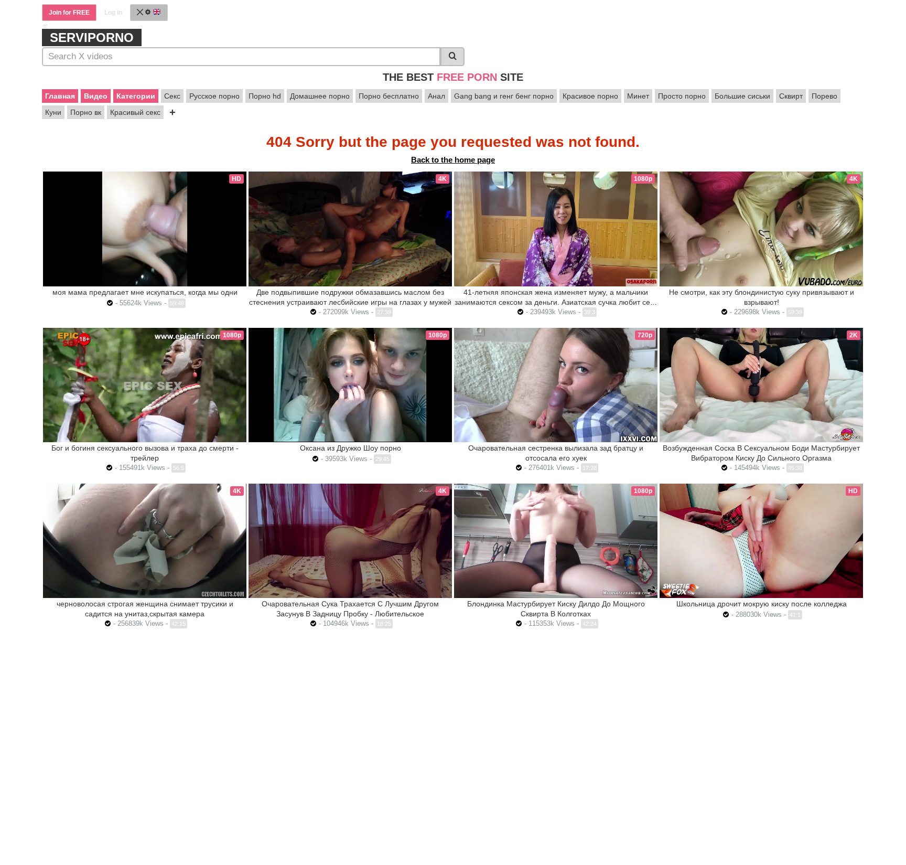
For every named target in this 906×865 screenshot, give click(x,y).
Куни (53, 112)
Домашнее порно (320, 96)
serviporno (92, 37)
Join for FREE (69, 12)
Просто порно (682, 96)
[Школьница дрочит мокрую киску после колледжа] (761, 541)
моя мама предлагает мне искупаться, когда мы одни (145, 292)
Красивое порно (590, 96)
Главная (60, 96)
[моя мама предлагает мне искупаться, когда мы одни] (144, 229)
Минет (638, 96)
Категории (135, 96)
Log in (113, 12)
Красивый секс (135, 112)
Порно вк (85, 112)
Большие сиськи (742, 96)
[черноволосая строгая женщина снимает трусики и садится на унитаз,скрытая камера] (144, 541)
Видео (95, 96)
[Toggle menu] (45, 26)
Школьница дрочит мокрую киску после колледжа (761, 604)
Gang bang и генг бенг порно (504, 96)
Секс (172, 96)
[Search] (452, 56)
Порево (824, 96)
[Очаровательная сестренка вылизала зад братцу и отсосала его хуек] (555, 385)
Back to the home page (453, 159)
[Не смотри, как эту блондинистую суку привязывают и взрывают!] (761, 229)
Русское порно (214, 96)
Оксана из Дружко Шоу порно (350, 448)
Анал (436, 96)
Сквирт (791, 96)
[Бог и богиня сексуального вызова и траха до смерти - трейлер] (144, 385)
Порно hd (265, 96)
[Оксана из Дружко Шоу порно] (350, 385)
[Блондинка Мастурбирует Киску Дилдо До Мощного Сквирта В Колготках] (555, 541)
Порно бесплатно (389, 96)
